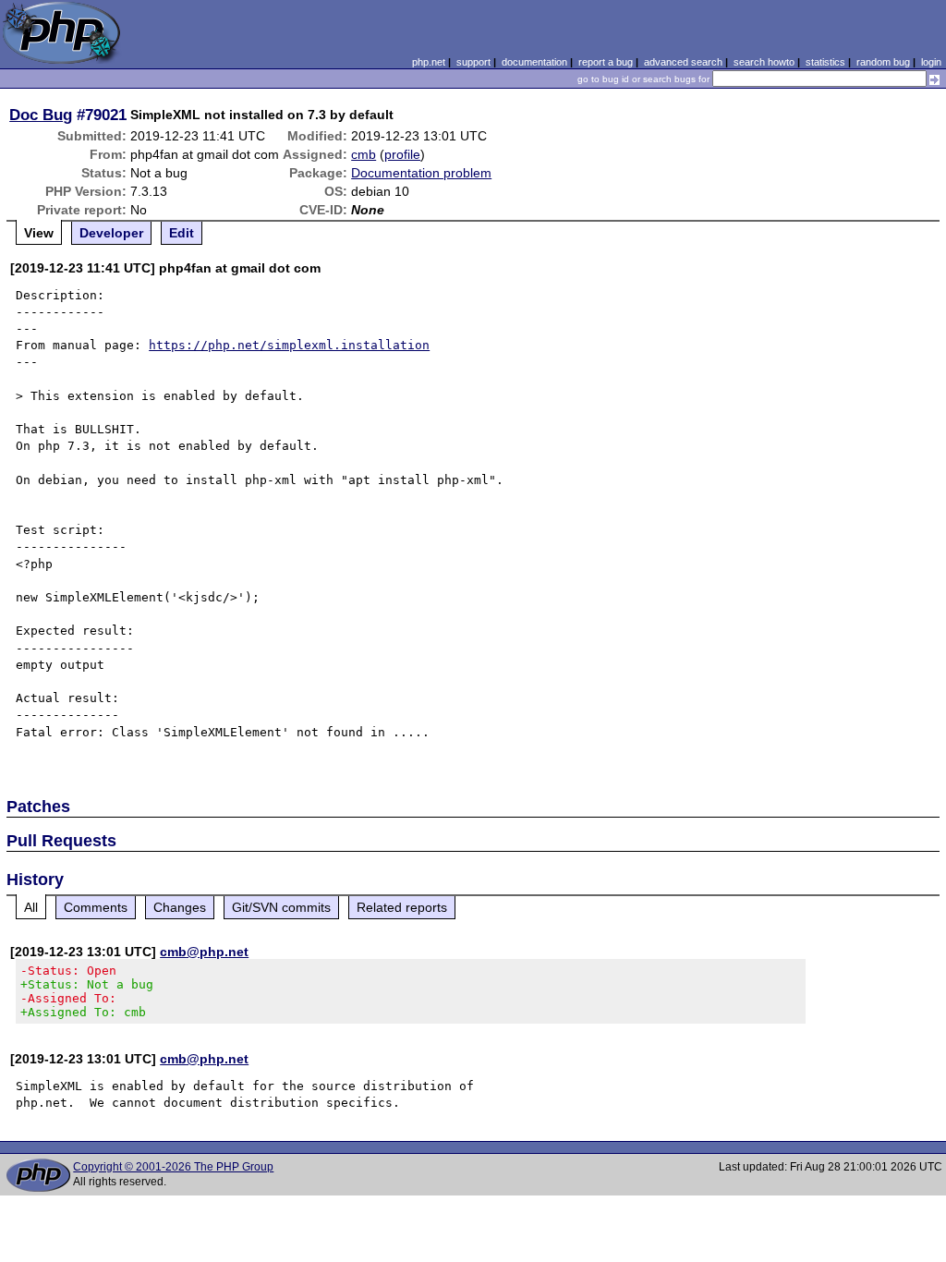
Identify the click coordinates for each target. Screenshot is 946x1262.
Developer (111, 232)
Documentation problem (421, 172)
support (473, 61)
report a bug (605, 61)
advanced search (683, 61)
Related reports (402, 907)
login (931, 61)
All (31, 907)
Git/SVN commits (281, 907)
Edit (181, 232)
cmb (363, 154)
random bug (883, 61)
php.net (428, 61)
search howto (764, 61)
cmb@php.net (204, 951)
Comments (95, 907)
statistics (825, 61)
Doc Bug (40, 114)
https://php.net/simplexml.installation (289, 345)
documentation (534, 61)
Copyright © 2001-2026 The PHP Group (173, 1166)
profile (402, 154)
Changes (179, 907)
